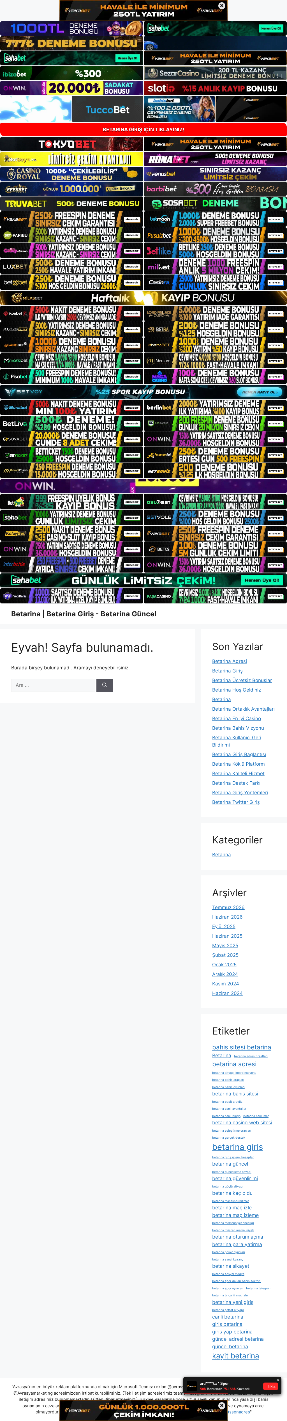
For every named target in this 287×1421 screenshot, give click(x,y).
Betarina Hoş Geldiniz (236, 690)
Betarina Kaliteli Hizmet (238, 773)
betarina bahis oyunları (228, 1087)
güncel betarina (230, 1346)
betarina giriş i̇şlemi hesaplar (233, 1157)
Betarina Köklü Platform (238, 764)
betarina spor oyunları (227, 1288)
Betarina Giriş (227, 671)
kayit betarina (235, 1355)
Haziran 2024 (227, 993)
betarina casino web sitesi (242, 1122)
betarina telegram (258, 1288)
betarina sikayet (230, 1266)
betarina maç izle (232, 1208)
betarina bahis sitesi (235, 1094)
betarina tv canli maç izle (230, 1295)
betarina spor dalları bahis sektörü (236, 1281)
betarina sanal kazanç (227, 1259)
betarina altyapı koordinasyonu (234, 1073)
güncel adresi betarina (238, 1339)
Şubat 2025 (225, 955)
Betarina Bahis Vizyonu (238, 728)
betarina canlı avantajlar (229, 1109)
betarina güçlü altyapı (227, 1186)
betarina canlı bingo (226, 1116)
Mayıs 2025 (225, 945)
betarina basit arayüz (227, 1102)
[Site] (71, 218)
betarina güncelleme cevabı (231, 1172)
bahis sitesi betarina (241, 1047)
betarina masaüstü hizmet (230, 1201)
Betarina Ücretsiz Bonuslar (242, 680)
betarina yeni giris (232, 1302)
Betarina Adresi (229, 661)
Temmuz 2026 (228, 907)
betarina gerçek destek (228, 1137)
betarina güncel (230, 1164)
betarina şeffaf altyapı (228, 1310)
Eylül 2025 (223, 926)
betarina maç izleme (235, 1215)
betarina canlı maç (256, 1116)
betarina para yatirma (237, 1244)
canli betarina (227, 1317)
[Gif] (143, 298)
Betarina (221, 699)
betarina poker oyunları (228, 1252)
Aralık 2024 (225, 974)
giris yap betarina (232, 1332)
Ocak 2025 (224, 964)
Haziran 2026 (227, 917)
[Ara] (104, 685)
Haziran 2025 (227, 936)
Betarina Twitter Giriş (236, 802)
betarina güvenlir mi (235, 1178)
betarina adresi (234, 1064)
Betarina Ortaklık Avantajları (243, 709)
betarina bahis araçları (228, 1080)
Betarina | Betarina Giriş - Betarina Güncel (83, 614)
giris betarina (227, 1324)
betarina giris (237, 1147)
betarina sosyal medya (228, 1274)
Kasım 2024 (225, 984)
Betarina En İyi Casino (236, 718)
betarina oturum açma (237, 1237)
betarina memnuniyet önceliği (233, 1223)
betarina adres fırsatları (251, 1056)
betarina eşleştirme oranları (231, 1130)
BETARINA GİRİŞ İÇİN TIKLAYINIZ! (143, 129)
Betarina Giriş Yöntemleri (240, 792)
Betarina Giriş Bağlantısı (239, 754)
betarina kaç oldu (232, 1193)
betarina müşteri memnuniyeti (233, 1230)
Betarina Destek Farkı (236, 783)
